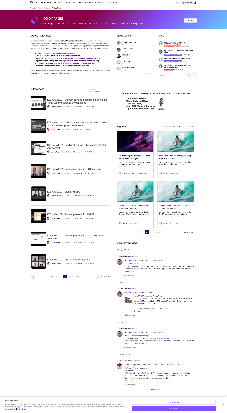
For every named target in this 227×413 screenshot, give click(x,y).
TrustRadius (75, 71)
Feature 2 (158, 116)
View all (161, 75)
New (192, 20)
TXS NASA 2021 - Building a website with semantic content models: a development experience (77, 124)
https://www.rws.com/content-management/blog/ (81, 61)
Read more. (138, 311)
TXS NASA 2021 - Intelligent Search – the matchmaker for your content (76, 146)
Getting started (137, 23)
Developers (77, 2)
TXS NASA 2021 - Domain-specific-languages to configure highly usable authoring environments (77, 101)
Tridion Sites (56, 8)
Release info (104, 23)
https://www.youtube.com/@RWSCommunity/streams (75, 63)
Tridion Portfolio (44, 8)
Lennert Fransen (56, 107)
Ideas (67, 2)
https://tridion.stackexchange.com (68, 56)
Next (194, 101)
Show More (156, 389)
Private (97, 2)
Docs (113, 23)
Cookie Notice (21, 409)
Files (150, 292)
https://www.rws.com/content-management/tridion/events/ (78, 58)
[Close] (223, 404)
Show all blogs (188, 126)
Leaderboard (123, 23)
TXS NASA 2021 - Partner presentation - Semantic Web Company (75, 237)
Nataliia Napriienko (129, 173)
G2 (66, 71)
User (195, 2)
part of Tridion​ (98, 41)
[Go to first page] (52, 276)
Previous (118, 101)
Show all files (105, 276)
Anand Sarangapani (127, 360)
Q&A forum (59, 23)
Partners (88, 2)
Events (88, 23)
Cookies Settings (173, 402)
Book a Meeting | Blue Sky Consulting (177, 162)
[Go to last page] (159, 232)
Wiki (95, 23)
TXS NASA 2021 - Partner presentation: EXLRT (70, 214)
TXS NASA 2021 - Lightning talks (63, 191)
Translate (188, 2)
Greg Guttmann (125, 256)
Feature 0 (154, 116)
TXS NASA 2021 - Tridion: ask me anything (69, 259)
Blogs (50, 23)
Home (43, 23)
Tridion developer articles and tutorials (165, 364)
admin (165, 173)
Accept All (173, 408)
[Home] (40, 2)
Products (57, 2)
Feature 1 (156, 116)
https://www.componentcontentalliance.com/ (72, 66)
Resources (71, 23)
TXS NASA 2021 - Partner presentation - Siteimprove (74, 168)
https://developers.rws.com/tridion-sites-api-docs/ (56, 53)
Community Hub (110, 2)
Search (176, 2)
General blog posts (156, 260)
